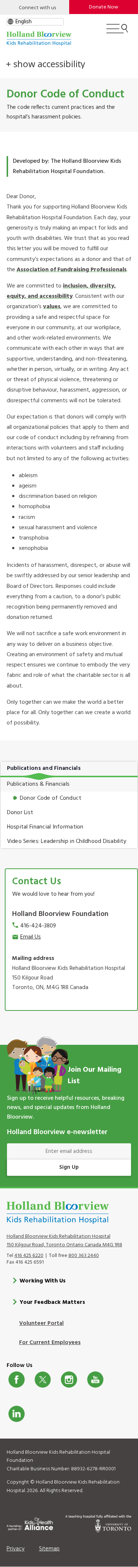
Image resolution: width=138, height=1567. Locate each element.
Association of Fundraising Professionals (72, 270)
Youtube (95, 1379)
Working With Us (43, 1281)
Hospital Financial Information (45, 827)
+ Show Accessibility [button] (45, 64)
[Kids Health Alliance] (30, 1522)
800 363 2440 (83, 1255)
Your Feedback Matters (52, 1302)
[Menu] (117, 31)
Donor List (20, 812)
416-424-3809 (38, 926)
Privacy (16, 1549)
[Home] (39, 38)
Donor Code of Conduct (51, 798)
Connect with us (37, 8)
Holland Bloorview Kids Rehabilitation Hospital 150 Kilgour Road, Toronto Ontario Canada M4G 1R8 (64, 1240)
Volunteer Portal (41, 1323)
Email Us (30, 937)
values (51, 306)
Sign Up (69, 1167)
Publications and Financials (44, 768)
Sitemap (49, 1549)
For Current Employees (50, 1342)
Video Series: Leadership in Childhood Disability (67, 841)
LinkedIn (16, 1414)
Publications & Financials (38, 784)
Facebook (16, 1379)
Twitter (43, 1379)
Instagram (69, 1379)
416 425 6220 (28, 1255)
